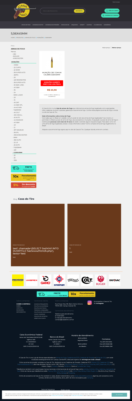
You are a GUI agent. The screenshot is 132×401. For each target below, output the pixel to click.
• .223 (14, 150)
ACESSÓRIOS (107, 24)
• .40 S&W (16, 87)
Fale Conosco (116, 2)
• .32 (14, 158)
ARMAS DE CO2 (65, 24)
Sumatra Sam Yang (83, 366)
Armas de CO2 (101, 357)
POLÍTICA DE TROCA (40, 308)
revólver (92, 369)
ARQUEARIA (74, 24)
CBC (54, 371)
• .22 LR (15, 142)
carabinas (102, 369)
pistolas (85, 369)
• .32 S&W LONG (18, 85)
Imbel (88, 371)
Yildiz (79, 371)
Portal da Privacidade (77, 395)
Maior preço (106, 47)
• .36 (14, 90)
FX (111, 364)
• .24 (14, 92)
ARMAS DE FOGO (25, 24)
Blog (15, 199)
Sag (66, 364)
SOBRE (18, 306)
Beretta (66, 371)
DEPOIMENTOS (21, 312)
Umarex (54, 366)
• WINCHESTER (17, 58)
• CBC (14, 54)
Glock (75, 371)
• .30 (14, 77)
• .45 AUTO (16, 117)
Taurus (50, 371)
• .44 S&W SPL (18, 105)
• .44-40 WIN (17, 107)
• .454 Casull (17, 115)
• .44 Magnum (18, 120)
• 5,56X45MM (17, 152)
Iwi (97, 371)
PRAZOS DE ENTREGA (40, 316)
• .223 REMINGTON (19, 80)
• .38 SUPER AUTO (19, 82)
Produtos (19, 37)
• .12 (14, 127)
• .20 (14, 97)
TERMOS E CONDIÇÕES (41, 310)
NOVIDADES (20, 310)
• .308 (15, 160)
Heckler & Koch (83, 364)
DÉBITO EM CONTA (40, 318)
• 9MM (15, 137)
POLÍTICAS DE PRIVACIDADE (42, 312)
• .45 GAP (16, 102)
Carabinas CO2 (105, 362)
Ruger (93, 371)
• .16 (14, 100)
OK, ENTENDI (119, 394)
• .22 (14, 155)
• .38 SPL (16, 132)
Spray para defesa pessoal (83, 376)
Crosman (92, 364)
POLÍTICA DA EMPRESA (41, 306)
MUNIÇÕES (40, 37)
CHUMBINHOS (98, 24)
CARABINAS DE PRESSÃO (52, 24)
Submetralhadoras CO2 (25, 364)
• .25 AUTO (16, 145)
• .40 (14, 125)
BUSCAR (78, 11)
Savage (63, 373)
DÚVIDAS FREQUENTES (41, 304)
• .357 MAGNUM (18, 130)
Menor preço (116, 47)
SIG (108, 364)
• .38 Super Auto (19, 72)
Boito (59, 373)
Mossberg (71, 373)
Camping (90, 378)
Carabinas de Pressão (87, 357)
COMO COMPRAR (39, 314)
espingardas (110, 369)
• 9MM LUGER (18, 95)
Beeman (103, 364)
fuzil (18, 371)
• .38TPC (15, 75)
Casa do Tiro (26, 198)
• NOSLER (15, 56)
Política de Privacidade (57, 395)
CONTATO (19, 308)
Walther (75, 364)
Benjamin (67, 366)
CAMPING (89, 24)
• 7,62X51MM (17, 110)
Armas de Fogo (61, 357)
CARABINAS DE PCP (38, 24)
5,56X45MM (48, 37)
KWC (98, 364)
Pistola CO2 (95, 362)
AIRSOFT (82, 24)
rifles (96, 369)
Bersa (83, 371)
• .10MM (15, 65)
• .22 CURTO (17, 67)
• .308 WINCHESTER (20, 135)
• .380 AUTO (17, 140)
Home (13, 37)
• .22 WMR (16, 70)
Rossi (70, 364)
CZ (58, 371)
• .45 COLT (16, 112)
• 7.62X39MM (17, 147)
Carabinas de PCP (73, 357)
